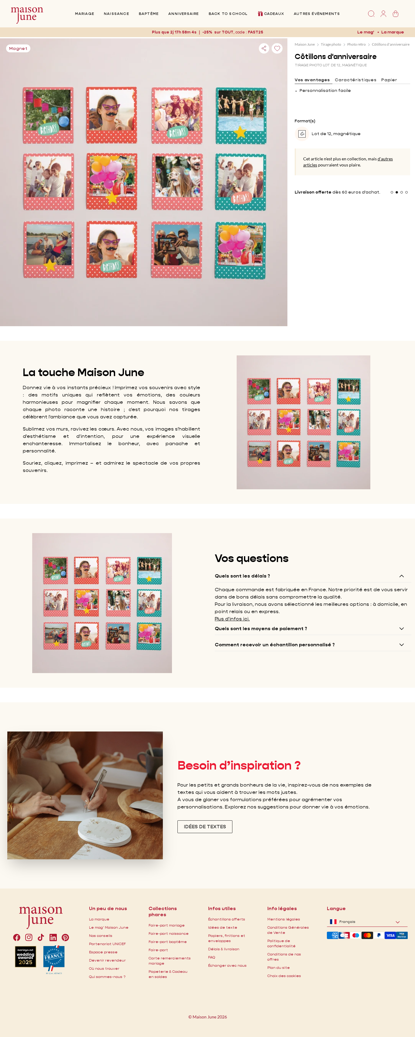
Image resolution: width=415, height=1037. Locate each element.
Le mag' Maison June (109, 927)
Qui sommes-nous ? (107, 976)
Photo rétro (356, 44)
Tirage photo (331, 44)
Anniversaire (183, 13)
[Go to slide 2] (397, 192)
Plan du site (278, 967)
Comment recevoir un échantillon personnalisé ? (275, 644)
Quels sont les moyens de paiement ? (261, 628)
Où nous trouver (104, 968)
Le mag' (365, 32)
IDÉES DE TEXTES (205, 826)
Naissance (116, 13)
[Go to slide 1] (392, 192)
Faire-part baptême (168, 941)
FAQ (211, 957)
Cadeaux (274, 13)
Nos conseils (100, 935)
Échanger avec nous (227, 965)
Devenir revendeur (107, 960)
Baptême (149, 13)
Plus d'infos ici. (232, 619)
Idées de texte (222, 927)
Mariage (84, 13)
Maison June (305, 44)
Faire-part (158, 950)
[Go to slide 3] (401, 192)
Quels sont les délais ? (242, 576)
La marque (392, 32)
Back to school (228, 13)
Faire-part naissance (169, 933)
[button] (255, 32)
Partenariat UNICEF (107, 943)
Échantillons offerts (226, 919)
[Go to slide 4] (406, 192)
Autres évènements (317, 13)
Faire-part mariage (167, 925)
